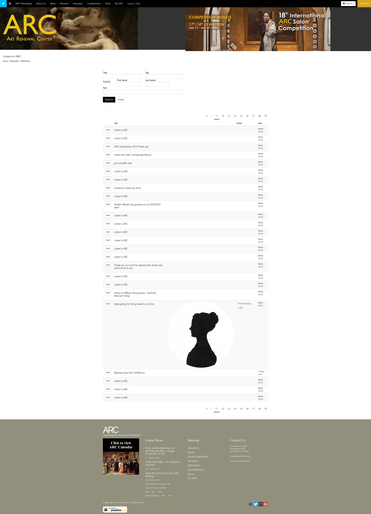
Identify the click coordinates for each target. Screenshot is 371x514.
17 (253, 116)
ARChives (25, 61)
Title (105, 73)
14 (235, 116)
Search (109, 99)
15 (241, 116)
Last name (150, 80)
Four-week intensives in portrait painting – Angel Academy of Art (160, 451)
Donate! (364, 3)
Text (105, 88)
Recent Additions (198, 456)
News (53, 3)
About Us (41, 3)
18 (259, 116)
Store (108, 3)
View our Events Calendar (155, 488)
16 (247, 116)
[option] (278, 28)
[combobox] (348, 3)
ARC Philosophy (24, 3)
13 (229, 116)
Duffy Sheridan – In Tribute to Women (163, 463)
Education (78, 3)
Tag (147, 73)
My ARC (119, 3)
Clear (121, 99)
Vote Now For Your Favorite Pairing (162, 475)
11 (216, 116)
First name (122, 80)
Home (5, 61)
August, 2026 (165, 484)
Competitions (94, 3)
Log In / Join (134, 3)
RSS (153, 492)
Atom (160, 492)
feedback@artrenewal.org (240, 456)
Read (108, 130)
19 (265, 116)
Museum (64, 3)
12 (222, 116)
